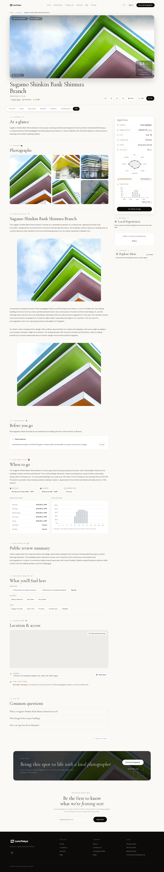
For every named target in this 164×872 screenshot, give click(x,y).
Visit (132, 98)
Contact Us (97, 848)
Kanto (14, 100)
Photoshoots (58, 5)
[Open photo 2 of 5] (66, 167)
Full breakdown (145, 179)
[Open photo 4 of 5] (66, 192)
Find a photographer (133, 762)
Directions (102, 675)
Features (53, 109)
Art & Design (35, 18)
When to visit (146, 202)
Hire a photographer (145, 5)
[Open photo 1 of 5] (30, 179)
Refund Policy (131, 851)
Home (49, 5)
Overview (12, 109)
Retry (134, 241)
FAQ (76, 109)
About (22, 109)
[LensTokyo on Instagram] (12, 852)
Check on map (136, 209)
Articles (93, 5)
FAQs (95, 855)
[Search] (124, 5)
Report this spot (101, 738)
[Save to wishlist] (117, 98)
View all (73, 590)
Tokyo (19, 100)
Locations (19, 12)
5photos (18, 75)
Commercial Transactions (135, 855)
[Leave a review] (122, 98)
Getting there (65, 109)
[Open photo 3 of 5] (94, 167)
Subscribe (100, 819)
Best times (32, 109)
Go (152, 98)
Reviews (43, 109)
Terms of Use (131, 848)
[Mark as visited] (111, 98)
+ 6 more (65, 609)
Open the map (133, 769)
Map (86, 5)
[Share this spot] (105, 98)
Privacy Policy (131, 844)
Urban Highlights (19, 18)
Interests (79, 5)
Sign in (131, 5)
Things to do (69, 5)
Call (142, 98)
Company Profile (99, 851)
